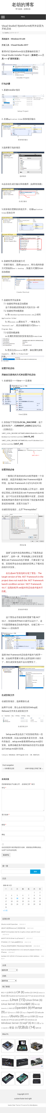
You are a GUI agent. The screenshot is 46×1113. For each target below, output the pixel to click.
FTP (30, 996)
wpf (27, 1022)
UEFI (27, 1017)
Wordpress (34, 1105)
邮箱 (4, 825)
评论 (4, 788)
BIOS (12, 992)
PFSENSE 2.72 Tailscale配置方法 (12, 942)
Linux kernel (10, 1004)
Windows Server (12, 1023)
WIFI (23, 1020)
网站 (3, 835)
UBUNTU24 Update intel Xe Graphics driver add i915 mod (20, 932)
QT (7, 1012)
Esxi (4, 995)
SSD (19, 1012)
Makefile (4, 1008)
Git (35, 996)
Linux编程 (26, 1003)
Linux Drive (34, 999)
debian (42, 992)
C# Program (20, 755)
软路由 (26, 1027)
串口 (35, 1023)
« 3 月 (5, 910)
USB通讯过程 (8, 768)
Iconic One (11, 1105)
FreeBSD (13, 996)
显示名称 (5, 815)
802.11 (4, 993)
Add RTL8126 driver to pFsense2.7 (13, 938)
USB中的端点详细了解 (34, 768)
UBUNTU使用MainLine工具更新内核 (13, 928)
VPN (11, 1020)
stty (25, 1012)
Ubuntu (17, 1016)
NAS (11, 1008)
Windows (12, 755)
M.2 (37, 1004)
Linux (17, 1000)
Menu (23, 17)
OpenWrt (23, 1007)
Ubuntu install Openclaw (9, 924)
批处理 (6, 1028)
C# (31, 755)
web (17, 1020)
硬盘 (13, 1027)
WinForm (36, 755)
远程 (38, 1028)
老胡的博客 (23, 4)
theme (6, 1016)
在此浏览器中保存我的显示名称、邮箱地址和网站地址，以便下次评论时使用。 (22, 848)
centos (28, 993)
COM (35, 993)
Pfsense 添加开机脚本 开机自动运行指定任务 (16, 946)
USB (34, 1016)
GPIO (41, 996)
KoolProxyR (5, 1000)
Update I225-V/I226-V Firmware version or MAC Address (20, 956)
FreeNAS (22, 996)
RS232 (13, 1012)
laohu (7, 33)
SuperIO (32, 1012)
